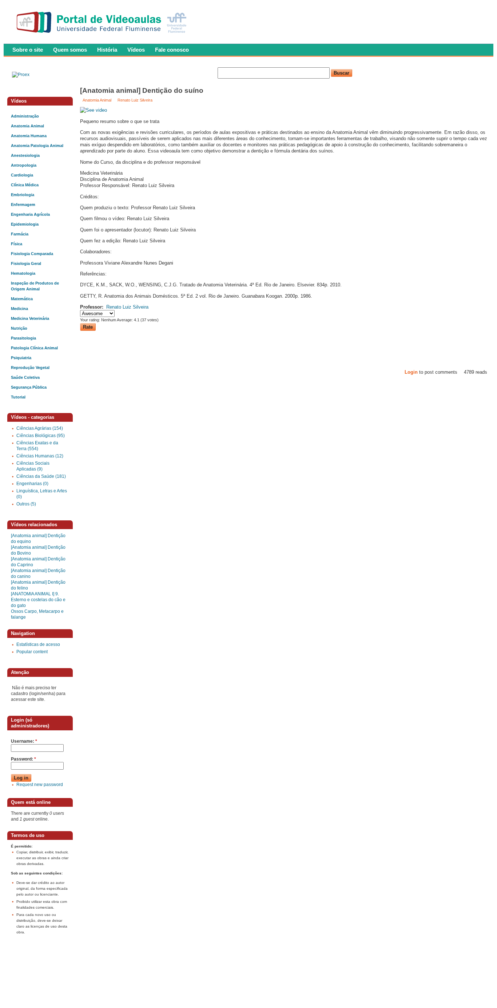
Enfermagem (23, 204)
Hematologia (23, 273)
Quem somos (70, 50)
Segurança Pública (29, 387)
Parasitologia (23, 338)
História (107, 50)
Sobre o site (27, 50)
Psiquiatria (21, 358)
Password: (23, 759)
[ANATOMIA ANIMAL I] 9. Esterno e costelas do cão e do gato (38, 599)
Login (411, 372)
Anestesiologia (25, 155)
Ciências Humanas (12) (39, 456)
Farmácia (19, 234)
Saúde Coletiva (25, 377)
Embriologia (22, 195)
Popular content (32, 651)
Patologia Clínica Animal (34, 348)
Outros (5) (26, 504)
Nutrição (19, 328)
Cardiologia (22, 175)
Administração (25, 116)
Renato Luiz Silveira (135, 100)
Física (16, 244)
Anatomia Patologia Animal (37, 145)
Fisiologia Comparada (32, 253)
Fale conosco (172, 50)
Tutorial (18, 397)
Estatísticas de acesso (38, 644)
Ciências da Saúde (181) (41, 476)
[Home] (103, 34)
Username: (24, 741)
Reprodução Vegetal (30, 367)
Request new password (39, 784)
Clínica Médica (25, 185)
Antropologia (23, 165)
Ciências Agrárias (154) (39, 428)
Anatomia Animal (97, 100)
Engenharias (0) (32, 483)
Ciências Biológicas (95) (40, 435)
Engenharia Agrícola (30, 214)
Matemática (22, 299)
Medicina (19, 308)
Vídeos (136, 50)
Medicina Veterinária (30, 318)
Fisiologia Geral (26, 263)
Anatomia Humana (29, 136)
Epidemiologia (25, 224)
